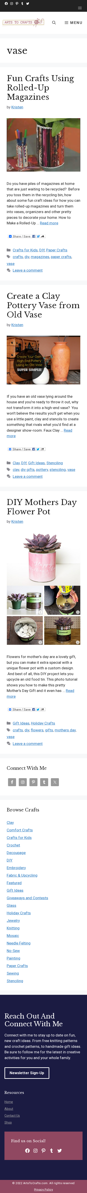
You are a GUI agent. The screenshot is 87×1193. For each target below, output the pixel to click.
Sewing (13, 973)
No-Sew (13, 950)
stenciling (58, 469)
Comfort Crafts (20, 830)
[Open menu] (80, 8)
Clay (16, 463)
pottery (42, 469)
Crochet (13, 845)
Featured (14, 883)
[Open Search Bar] (54, 23)
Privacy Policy (43, 1189)
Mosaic (13, 935)
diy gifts (28, 469)
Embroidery (16, 868)
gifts (49, 730)
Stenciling (54, 463)
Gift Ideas (36, 463)
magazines (40, 257)
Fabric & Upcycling (22, 875)
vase (10, 263)
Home (8, 1102)
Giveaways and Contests (27, 898)
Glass (11, 905)
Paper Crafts (56, 250)
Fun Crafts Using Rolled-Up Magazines (40, 88)
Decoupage (16, 852)
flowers (37, 730)
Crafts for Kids (25, 250)
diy (27, 257)
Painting (13, 958)
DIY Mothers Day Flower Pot (42, 507)
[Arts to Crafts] (24, 23)
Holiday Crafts (43, 723)
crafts (18, 257)
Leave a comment (28, 270)
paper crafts (61, 257)
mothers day (65, 730)
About (8, 1109)
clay (16, 469)
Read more (49, 223)
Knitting (13, 928)
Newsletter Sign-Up (27, 1073)
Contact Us (12, 1115)
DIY (42, 250)
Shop (8, 1122)
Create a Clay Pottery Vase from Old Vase (43, 305)
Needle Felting (19, 943)
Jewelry (13, 920)
